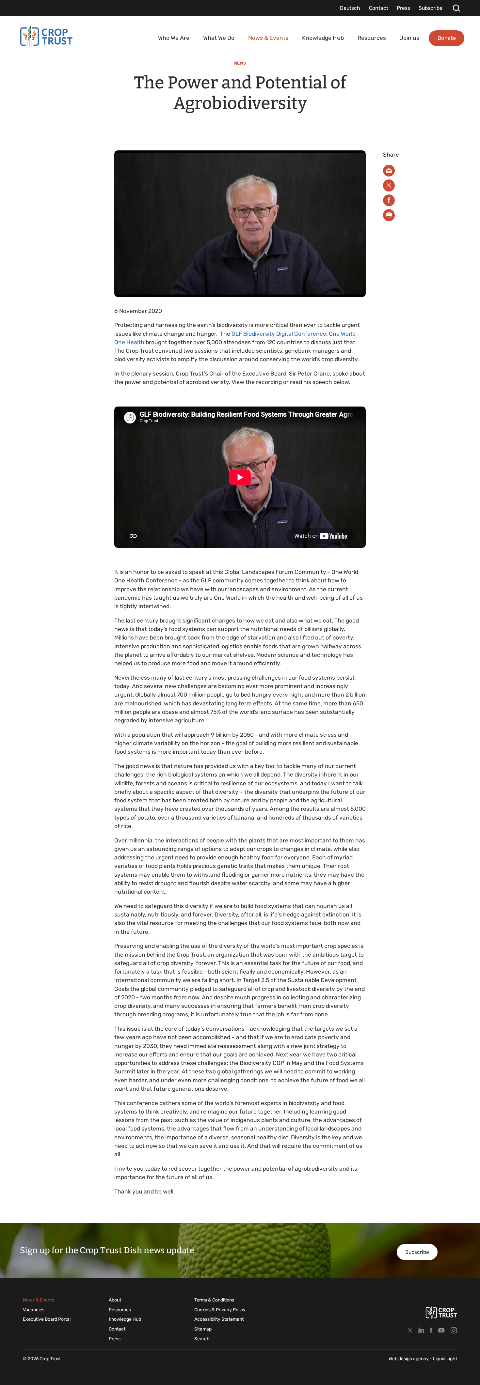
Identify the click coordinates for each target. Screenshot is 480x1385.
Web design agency (409, 1359)
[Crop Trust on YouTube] (441, 1330)
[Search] (456, 8)
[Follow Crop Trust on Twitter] (410, 1330)
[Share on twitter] (389, 185)
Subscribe (417, 1252)
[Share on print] (389, 215)
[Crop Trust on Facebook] (431, 1330)
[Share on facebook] (389, 200)
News (240, 63)
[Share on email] (389, 171)
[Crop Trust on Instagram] (454, 1330)
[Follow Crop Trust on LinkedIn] (421, 1330)
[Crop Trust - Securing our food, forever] (46, 37)
